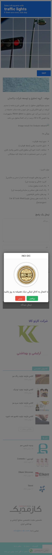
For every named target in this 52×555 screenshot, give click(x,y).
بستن (20, 298)
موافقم (32, 298)
